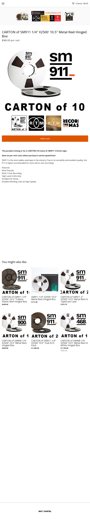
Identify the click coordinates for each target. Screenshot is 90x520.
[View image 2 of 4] (36, 123)
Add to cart (45, 138)
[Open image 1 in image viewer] (45, 80)
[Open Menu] (3, 3)
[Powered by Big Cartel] (45, 511)
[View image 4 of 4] (71, 123)
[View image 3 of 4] (53, 123)
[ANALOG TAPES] (45, 16)
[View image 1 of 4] (19, 123)
